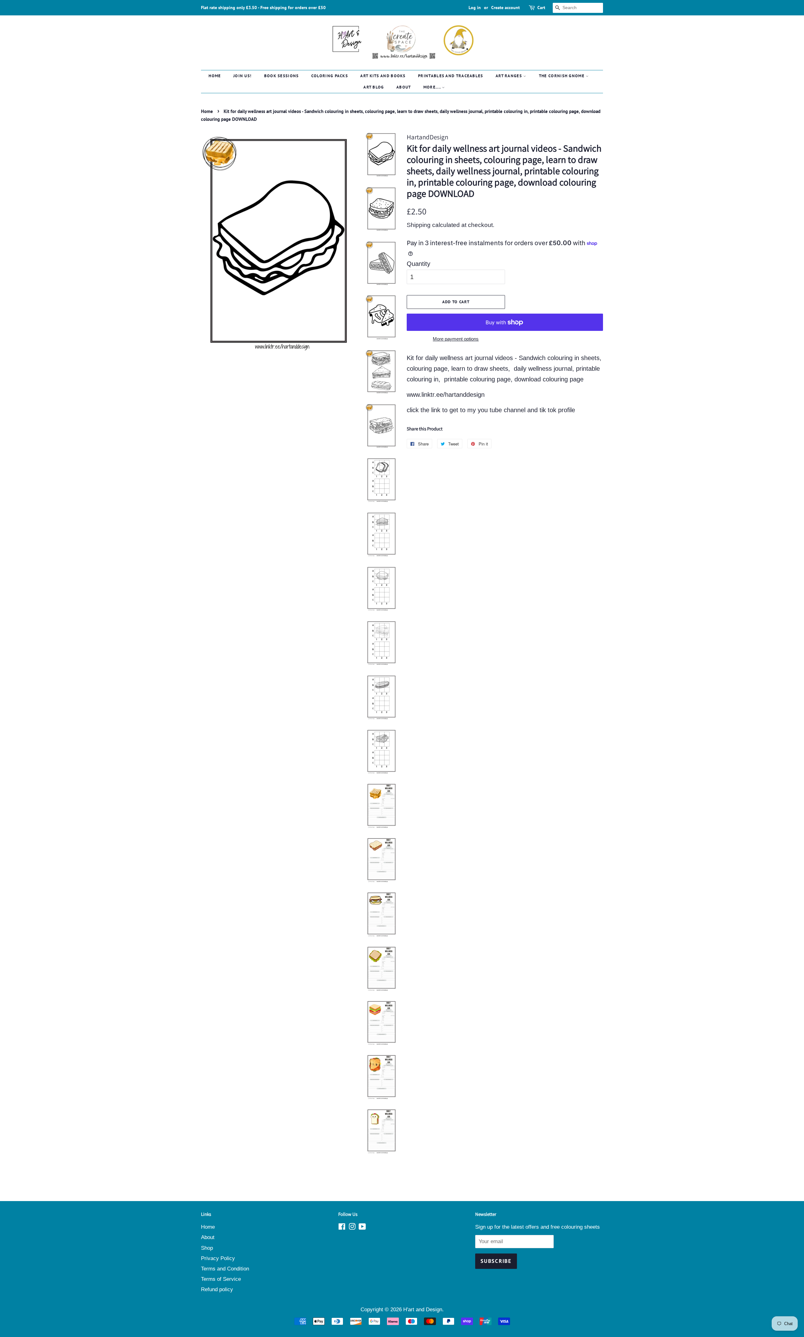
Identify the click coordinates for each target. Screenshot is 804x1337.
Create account (505, 7)
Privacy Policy (218, 1258)
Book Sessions (281, 75)
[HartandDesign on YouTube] (362, 1228)
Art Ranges (509, 75)
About (403, 87)
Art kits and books (382, 75)
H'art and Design (422, 1310)
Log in (475, 7)
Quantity (418, 263)
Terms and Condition (225, 1269)
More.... (432, 87)
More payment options (456, 339)
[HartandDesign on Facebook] (341, 1228)
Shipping (419, 225)
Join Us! (242, 75)
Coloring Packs (329, 75)
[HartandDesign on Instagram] (352, 1228)
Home (215, 75)
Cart (541, 7)
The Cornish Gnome (562, 75)
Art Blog (373, 87)
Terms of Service (221, 1279)
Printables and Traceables (450, 75)
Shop (207, 1248)
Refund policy (217, 1289)
